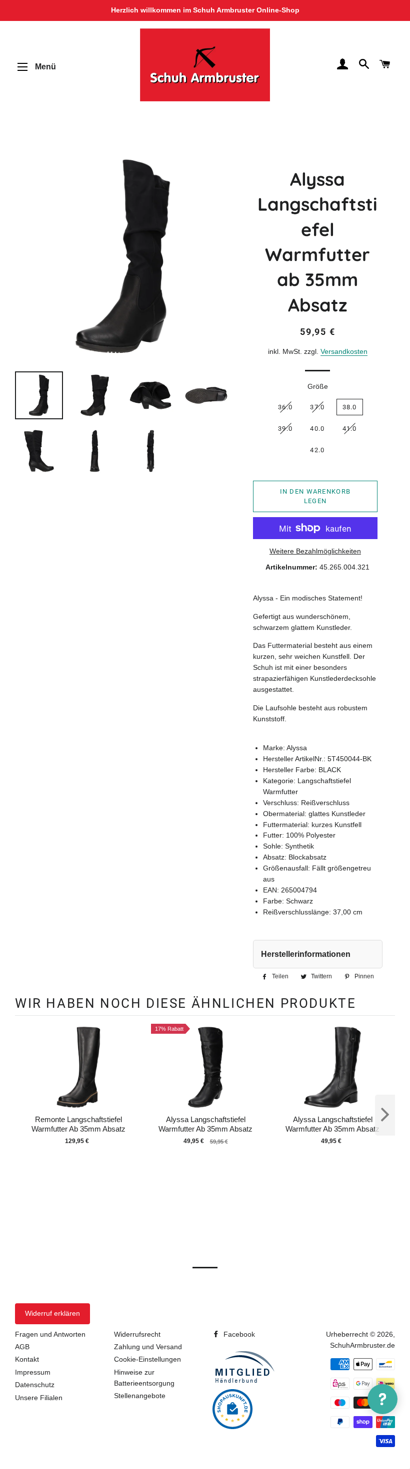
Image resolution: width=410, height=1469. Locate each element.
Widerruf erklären (52, 1313)
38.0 (349, 407)
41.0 (349, 428)
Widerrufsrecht (137, 1334)
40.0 (317, 428)
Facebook (238, 1334)
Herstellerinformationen (305, 954)
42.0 (317, 450)
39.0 (285, 428)
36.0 (285, 407)
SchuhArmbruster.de (362, 1345)
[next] (385, 1115)
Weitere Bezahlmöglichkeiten (315, 551)
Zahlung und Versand (148, 1347)
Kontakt (27, 1359)
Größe (318, 386)
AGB (22, 1347)
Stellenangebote (140, 1396)
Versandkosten (344, 351)
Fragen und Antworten (50, 1334)
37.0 (317, 407)
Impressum (32, 1372)
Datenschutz (34, 1385)
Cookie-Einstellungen (147, 1359)
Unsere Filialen (38, 1398)
